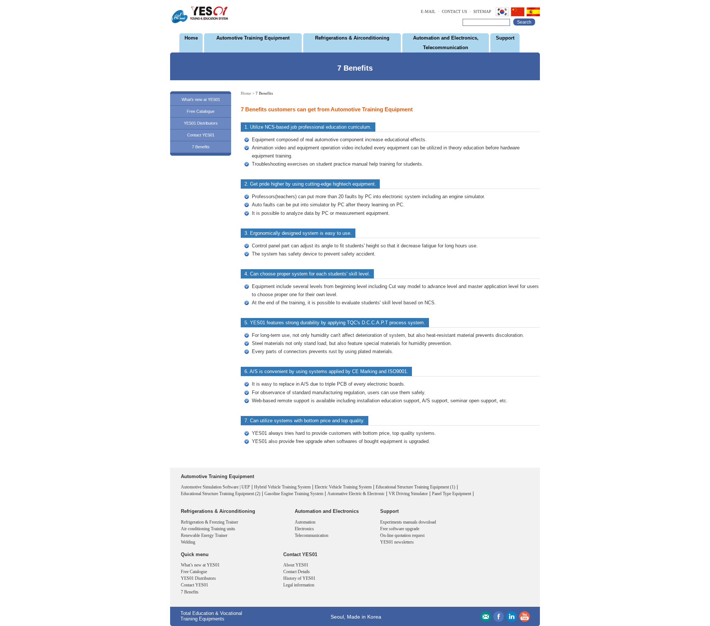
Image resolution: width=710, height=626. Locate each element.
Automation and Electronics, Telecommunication (446, 42)
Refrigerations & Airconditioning (352, 38)
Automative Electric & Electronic (356, 493)
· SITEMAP (480, 11)
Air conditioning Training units (208, 528)
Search (524, 22)
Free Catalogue (200, 111)
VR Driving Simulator (408, 493)
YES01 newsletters (397, 542)
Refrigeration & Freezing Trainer (209, 522)
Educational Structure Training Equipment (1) (415, 487)
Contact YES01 (200, 135)
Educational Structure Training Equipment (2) (220, 493)
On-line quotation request (402, 535)
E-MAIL (428, 11)
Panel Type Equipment (451, 493)
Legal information (298, 585)
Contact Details (296, 571)
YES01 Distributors (201, 123)
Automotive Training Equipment (253, 38)
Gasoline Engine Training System (293, 493)
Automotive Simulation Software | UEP (215, 487)
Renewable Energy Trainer (204, 535)
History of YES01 (299, 578)
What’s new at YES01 (201, 99)
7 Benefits (201, 147)
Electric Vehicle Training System (343, 487)
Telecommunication (311, 535)
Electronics (304, 528)
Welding (188, 542)
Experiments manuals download (408, 522)
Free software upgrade (399, 528)
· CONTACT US (452, 11)
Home (191, 38)
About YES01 (295, 565)
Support (505, 38)
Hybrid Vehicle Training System (282, 487)
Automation (305, 522)
